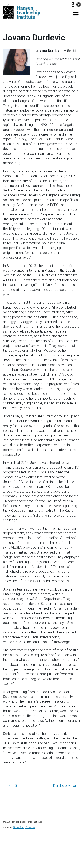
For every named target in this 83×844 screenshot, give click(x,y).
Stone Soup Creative (24, 827)
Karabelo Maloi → (66, 786)
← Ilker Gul (11, 786)
